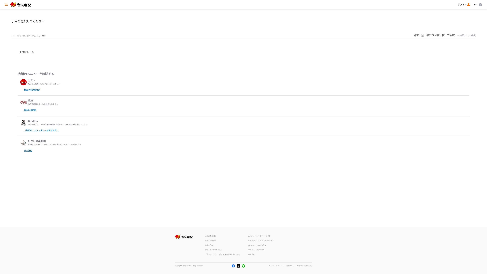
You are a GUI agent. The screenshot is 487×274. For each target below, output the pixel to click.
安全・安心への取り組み (213, 250)
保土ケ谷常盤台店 (32, 89)
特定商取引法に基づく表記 (304, 265)
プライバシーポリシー (275, 265)
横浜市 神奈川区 (33, 36)
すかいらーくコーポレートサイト (259, 236)
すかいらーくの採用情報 (256, 250)
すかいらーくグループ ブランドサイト (261, 240)
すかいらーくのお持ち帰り (257, 245)
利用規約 (289, 265)
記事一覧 (251, 254)
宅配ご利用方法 (210, 240)
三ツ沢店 (28, 150)
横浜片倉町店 (30, 110)
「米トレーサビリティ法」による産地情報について (222, 254)
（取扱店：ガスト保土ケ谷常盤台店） (41, 130)
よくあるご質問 (210, 236)
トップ (13, 36)
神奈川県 (21, 36)
